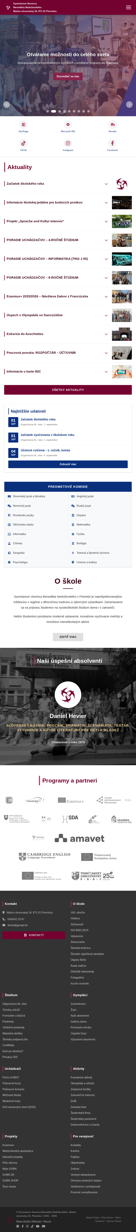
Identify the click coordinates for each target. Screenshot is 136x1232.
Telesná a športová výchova (93, 552)
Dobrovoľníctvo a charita (85, 1124)
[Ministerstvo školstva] (17, 819)
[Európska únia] (41, 876)
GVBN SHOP (10, 1180)
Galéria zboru (79, 1021)
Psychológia (20, 562)
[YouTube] (37, 1226)
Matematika (83, 524)
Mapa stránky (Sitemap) (28, 1221)
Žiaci (73, 1009)
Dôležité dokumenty (82, 971)
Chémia (17, 543)
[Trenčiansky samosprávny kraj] (93, 876)
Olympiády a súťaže (82, 1083)
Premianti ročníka (81, 1027)
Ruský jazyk (84, 505)
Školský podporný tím (15, 1039)
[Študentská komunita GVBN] (17, 1226)
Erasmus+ (8, 1145)
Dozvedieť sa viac (68, 76)
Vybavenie (77, 936)
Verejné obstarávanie (83, 1174)
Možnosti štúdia (11, 1095)
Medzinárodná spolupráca (17, 1151)
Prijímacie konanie (13, 1089)
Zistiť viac (68, 637)
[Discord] (43, 1226)
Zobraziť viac (68, 464)
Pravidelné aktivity (81, 1077)
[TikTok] (32, 1226)
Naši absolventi (80, 1015)
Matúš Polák (92, 1217)
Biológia (81, 543)
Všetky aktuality (68, 389)
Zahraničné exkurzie (83, 1095)
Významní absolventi (83, 1039)
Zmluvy (75, 1168)
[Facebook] (23, 1226)
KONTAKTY (36, 935)
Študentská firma (80, 1112)
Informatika (19, 534)
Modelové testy (11, 1101)
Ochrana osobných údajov (86, 1180)
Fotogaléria (77, 977)
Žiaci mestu (9, 1186)
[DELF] (46, 819)
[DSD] (94, 819)
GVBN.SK (8, 1174)
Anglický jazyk (85, 496)
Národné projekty (12, 1157)
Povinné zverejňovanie (84, 1192)
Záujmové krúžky (81, 1089)
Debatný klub (78, 1107)
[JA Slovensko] (113, 800)
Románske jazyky (23, 515)
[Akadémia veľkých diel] (121, 819)
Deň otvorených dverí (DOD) (19, 1107)
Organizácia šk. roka (14, 1003)
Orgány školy (78, 959)
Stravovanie (78, 942)
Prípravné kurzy (11, 1083)
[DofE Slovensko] (35, 800)
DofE (74, 1101)
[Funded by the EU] (99, 857)
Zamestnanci (78, 1003)
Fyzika (80, 534)
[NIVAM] (38, 838)
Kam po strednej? (12, 1051)
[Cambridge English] (44, 857)
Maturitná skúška (12, 1033)
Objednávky (78, 1162)
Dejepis (81, 515)
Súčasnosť (77, 924)
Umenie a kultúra (87, 562)
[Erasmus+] (70, 800)
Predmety (8, 1021)
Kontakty (76, 1145)
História (75, 918)
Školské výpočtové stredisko (87, 954)
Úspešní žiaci (79, 1033)
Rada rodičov (78, 965)
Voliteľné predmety (13, 1027)
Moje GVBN (9, 1168)
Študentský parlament (83, 1118)
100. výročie (78, 912)
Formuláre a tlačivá (13, 1015)
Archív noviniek (80, 983)
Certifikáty (8, 1045)
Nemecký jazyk (22, 505)
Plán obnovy (9, 1162)
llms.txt (47, 1221)
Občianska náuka (23, 524)
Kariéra (75, 1151)
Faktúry (75, 1157)
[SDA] (70, 819)
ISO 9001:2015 (79, 930)
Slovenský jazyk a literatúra (29, 496)
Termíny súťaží (11, 1009)
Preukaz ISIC (10, 1057)
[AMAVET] (79, 838)
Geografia (19, 552)
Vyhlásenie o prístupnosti (85, 1186)
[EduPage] (9, 800)
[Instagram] (27, 1226)
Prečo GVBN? (10, 1077)
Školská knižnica (81, 948)
